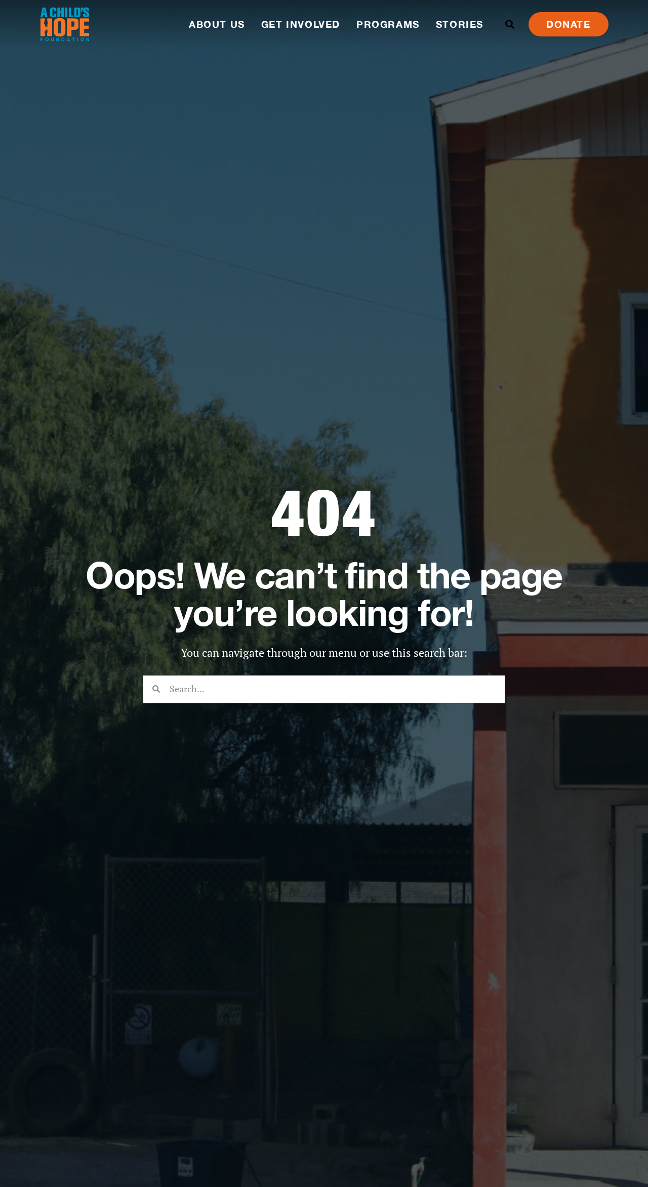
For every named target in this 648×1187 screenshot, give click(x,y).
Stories (459, 24)
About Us (217, 24)
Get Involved (300, 24)
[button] (510, 24)
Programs (388, 24)
